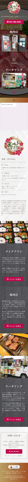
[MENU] (14, 60)
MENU (14, 63)
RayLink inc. (14, 478)
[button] (14, 100)
